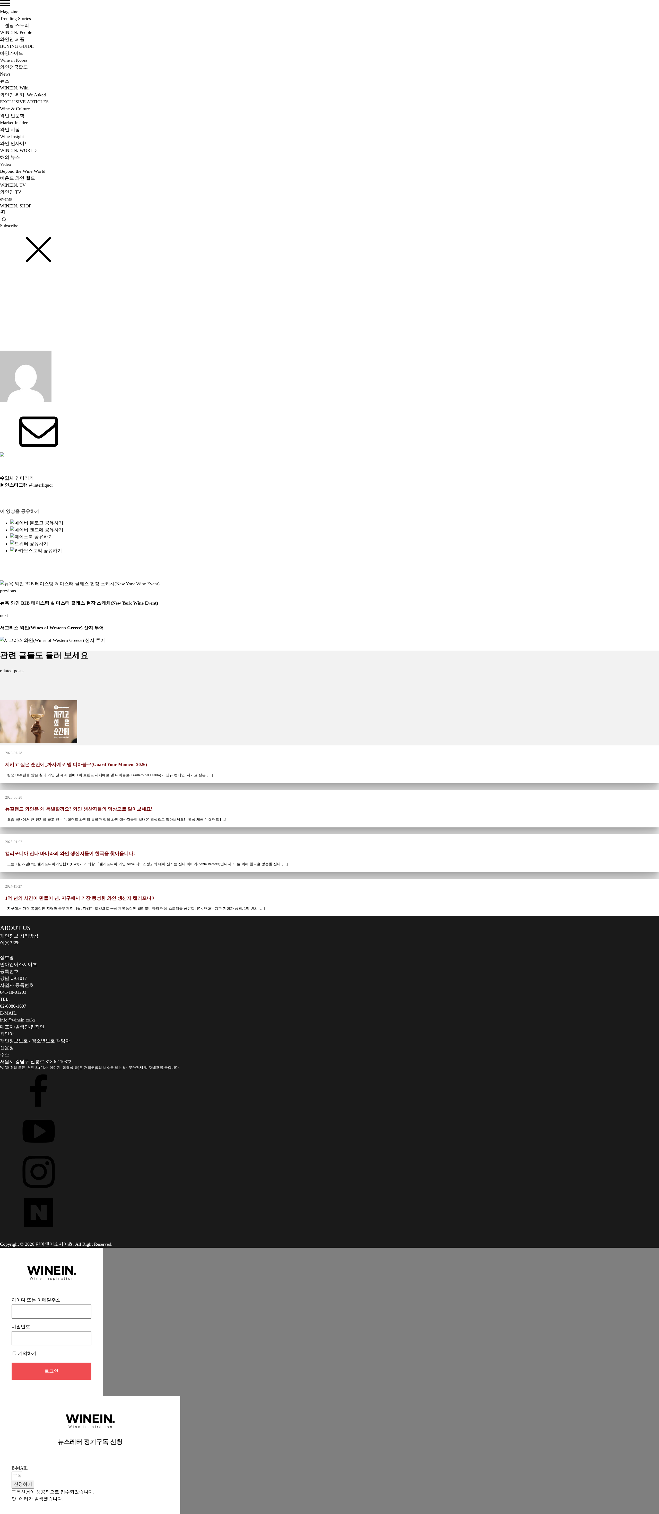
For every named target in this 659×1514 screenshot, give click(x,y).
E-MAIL (20, 1468)
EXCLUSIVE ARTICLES (24, 101)
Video (5, 164)
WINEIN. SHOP (15, 205)
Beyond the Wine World (26, 302)
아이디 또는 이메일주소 (36, 1299)
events (6, 199)
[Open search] (4, 219)
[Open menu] (5, 3)
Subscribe (9, 225)
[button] (23, 1484)
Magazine (9, 11)
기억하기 (27, 1353)
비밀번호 (21, 1326)
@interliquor (41, 485)
